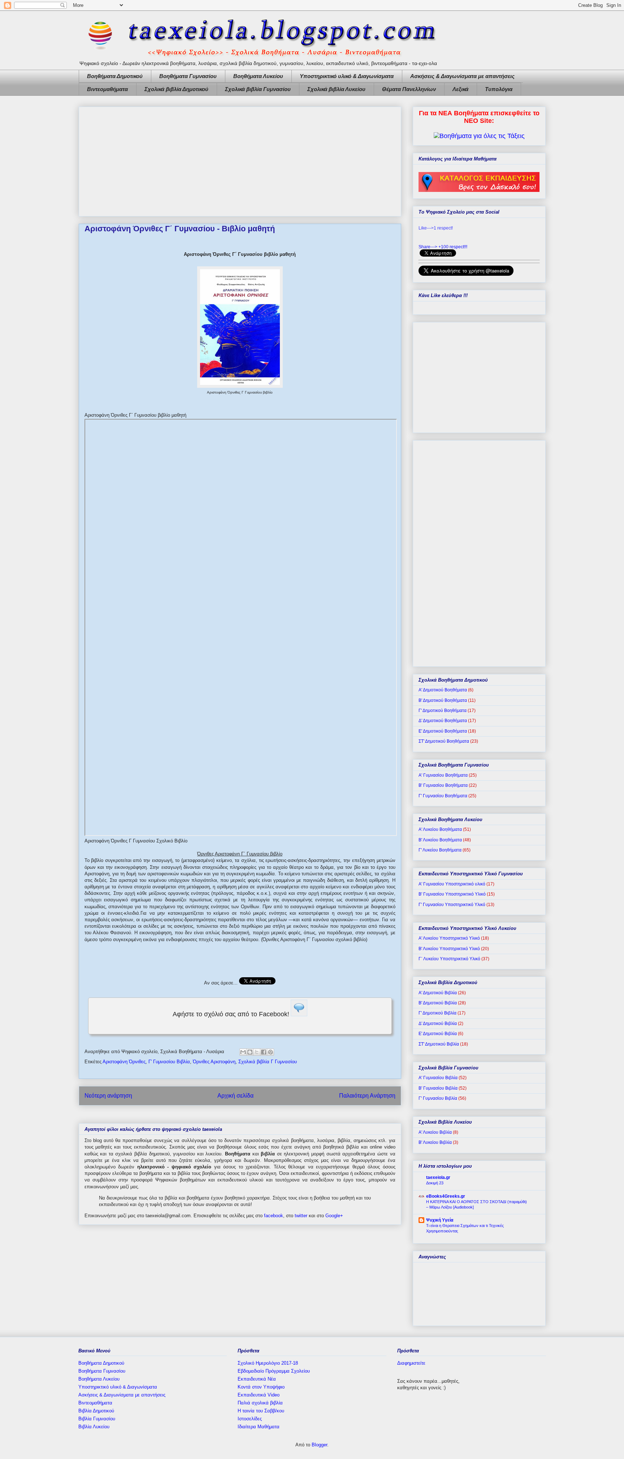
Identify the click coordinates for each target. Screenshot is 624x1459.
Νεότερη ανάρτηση (108, 1096)
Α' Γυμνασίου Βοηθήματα (443, 775)
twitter (301, 1215)
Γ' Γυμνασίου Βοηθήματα (443, 795)
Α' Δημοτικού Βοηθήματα (443, 689)
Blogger (319, 1444)
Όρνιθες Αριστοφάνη (214, 1061)
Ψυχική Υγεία (439, 1220)
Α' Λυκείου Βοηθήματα (440, 829)
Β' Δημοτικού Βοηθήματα (443, 700)
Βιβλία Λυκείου (93, 1426)
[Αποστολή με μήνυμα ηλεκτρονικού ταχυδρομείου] (243, 1052)
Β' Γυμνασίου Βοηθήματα (443, 785)
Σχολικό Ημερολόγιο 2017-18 (268, 1363)
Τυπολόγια (498, 89)
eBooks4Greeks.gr (445, 1196)
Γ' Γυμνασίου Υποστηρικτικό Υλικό (452, 904)
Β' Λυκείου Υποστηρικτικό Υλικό (449, 948)
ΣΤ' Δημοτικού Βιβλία (439, 1044)
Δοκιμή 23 (434, 1183)
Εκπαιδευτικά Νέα (257, 1379)
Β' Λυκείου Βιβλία (435, 1142)
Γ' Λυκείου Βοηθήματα (440, 850)
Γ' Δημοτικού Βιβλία (437, 1013)
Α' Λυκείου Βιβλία (435, 1132)
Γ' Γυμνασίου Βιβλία (169, 1061)
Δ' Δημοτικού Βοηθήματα (443, 720)
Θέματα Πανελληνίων (409, 89)
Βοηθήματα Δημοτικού (115, 76)
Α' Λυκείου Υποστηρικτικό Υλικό (449, 938)
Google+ (334, 1215)
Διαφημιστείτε (411, 1363)
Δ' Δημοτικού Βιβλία (438, 1023)
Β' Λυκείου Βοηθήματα (440, 839)
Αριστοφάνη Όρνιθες (124, 1061)
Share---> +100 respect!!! (443, 246)
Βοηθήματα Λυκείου (258, 76)
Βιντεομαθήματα (107, 89)
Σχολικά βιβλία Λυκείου (336, 89)
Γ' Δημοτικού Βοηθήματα (443, 710)
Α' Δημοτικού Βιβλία (438, 992)
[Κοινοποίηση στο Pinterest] (270, 1052)
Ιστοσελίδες (250, 1418)
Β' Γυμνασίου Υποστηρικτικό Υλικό (452, 894)
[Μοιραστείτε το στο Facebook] (263, 1052)
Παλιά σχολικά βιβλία (260, 1403)
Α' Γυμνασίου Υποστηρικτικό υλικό (452, 884)
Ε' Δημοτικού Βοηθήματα (443, 731)
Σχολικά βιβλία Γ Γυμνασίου (267, 1061)
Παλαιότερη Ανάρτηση (367, 1096)
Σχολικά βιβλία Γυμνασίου (258, 89)
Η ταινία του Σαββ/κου (261, 1410)
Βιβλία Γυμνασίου (96, 1418)
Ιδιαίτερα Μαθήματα (259, 1426)
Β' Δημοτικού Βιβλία (438, 1002)
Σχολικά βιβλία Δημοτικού (176, 89)
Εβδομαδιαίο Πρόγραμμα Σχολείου (274, 1371)
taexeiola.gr (438, 1177)
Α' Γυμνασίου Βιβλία (438, 1077)
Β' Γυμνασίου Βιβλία (438, 1088)
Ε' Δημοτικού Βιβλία (438, 1033)
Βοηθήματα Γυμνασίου (188, 76)
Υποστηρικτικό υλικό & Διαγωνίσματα (347, 76)
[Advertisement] (239, 160)
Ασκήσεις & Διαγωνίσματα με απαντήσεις (462, 76)
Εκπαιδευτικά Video (259, 1395)
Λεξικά (460, 89)
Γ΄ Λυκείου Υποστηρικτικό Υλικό (449, 958)
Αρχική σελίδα (235, 1096)
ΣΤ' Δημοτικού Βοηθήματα (444, 741)
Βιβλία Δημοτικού (96, 1410)
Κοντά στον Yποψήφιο (261, 1387)
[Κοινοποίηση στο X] (256, 1052)
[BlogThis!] (250, 1052)
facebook (273, 1215)
